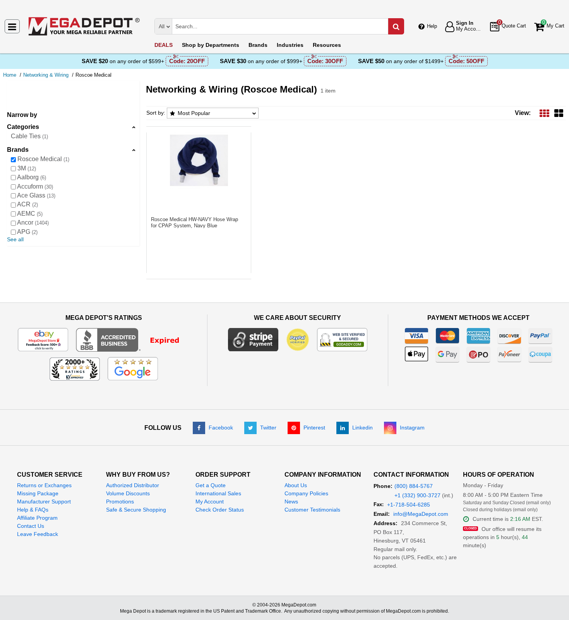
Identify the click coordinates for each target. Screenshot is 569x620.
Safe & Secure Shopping (136, 510)
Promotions (120, 501)
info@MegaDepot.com (420, 514)
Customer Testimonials (312, 510)
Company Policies (306, 493)
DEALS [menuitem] (163, 45)
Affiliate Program (37, 518)
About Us (295, 485)
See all (15, 239)
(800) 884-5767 (413, 486)
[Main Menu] (12, 26)
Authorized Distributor (132, 485)
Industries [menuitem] (290, 45)
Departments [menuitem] (210, 45)
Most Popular (194, 113)
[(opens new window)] (132, 339)
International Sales (218, 493)
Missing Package (37, 493)
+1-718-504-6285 (408, 504)
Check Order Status (219, 510)
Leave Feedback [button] (37, 534)
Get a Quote (210, 485)
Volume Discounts (128, 493)
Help (432, 26)
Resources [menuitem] (327, 45)
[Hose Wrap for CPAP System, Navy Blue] (198, 160)
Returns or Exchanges (44, 485)
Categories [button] (23, 127)
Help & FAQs (32, 510)
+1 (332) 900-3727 (417, 495)
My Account (209, 501)
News (291, 501)
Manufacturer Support (44, 501)
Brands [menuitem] (258, 45)
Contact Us (30, 526)
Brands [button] (18, 149)
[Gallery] (559, 112)
